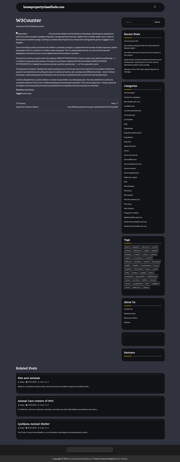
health (127, 265)
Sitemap (127, 322)
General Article (130, 146)
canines (153, 254)
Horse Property (130, 168)
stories (127, 283)
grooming (156, 261)
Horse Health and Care (132, 164)
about (127, 247)
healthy (135, 265)
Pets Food (128, 191)
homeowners (146, 265)
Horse (126, 151)
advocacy (145, 247)
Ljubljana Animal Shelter (34, 423)
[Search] (155, 7)
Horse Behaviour (130, 159)
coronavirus (138, 258)
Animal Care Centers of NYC (36, 400)
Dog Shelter (29, 89)
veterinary (136, 287)
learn (148, 269)
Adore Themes (121, 458)
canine (145, 254)
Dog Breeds (128, 128)
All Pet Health (129, 93)
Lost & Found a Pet (131, 41)
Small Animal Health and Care (135, 222)
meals (155, 269)
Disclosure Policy (130, 318)
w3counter (27, 93)
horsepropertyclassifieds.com (43, 7)
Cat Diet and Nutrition (132, 111)
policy (151, 272)
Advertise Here (130, 313)
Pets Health (128, 195)
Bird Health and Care (132, 102)
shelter (144, 280)
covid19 (149, 258)
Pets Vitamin (129, 208)
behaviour (138, 250)
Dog (125, 124)
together (155, 283)
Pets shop (127, 204)
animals (128, 250)
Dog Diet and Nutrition (133, 133)
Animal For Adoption (132, 97)
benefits (155, 250)
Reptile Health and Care (133, 217)
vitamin (146, 287)
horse (156, 265)
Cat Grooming (129, 115)
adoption (135, 247)
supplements (138, 283)
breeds (137, 254)
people (143, 272)
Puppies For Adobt (131, 213)
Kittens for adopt (130, 177)
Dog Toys (127, 142)
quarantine (140, 276)
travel (127, 287)
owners (135, 272)
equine (146, 261)
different (128, 261)
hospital (128, 269)
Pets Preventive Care (132, 199)
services (136, 280)
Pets (125, 182)
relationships (152, 276)
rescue (127, 280)
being (146, 250)
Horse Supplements (131, 173)
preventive (129, 276)
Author (41, 26)
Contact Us (128, 309)
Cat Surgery (128, 119)
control (128, 258)
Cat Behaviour (129, 106)
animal (154, 247)
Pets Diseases (129, 186)
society (153, 280)
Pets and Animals (29, 378)
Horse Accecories (131, 155)
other (127, 272)
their (147, 283)
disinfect (138, 261)
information (138, 269)
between (128, 254)
